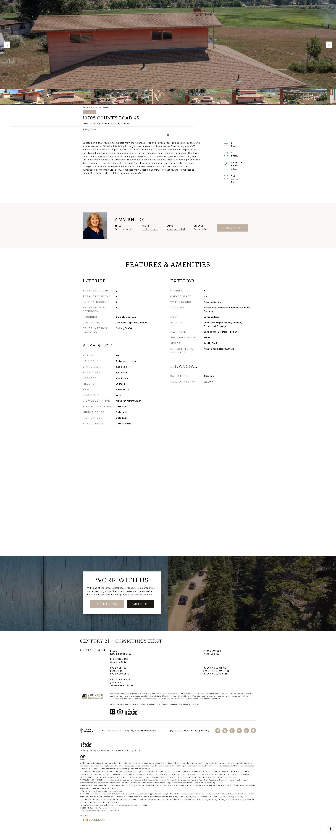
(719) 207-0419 (150, 229)
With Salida (140, 604)
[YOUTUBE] (239, 730)
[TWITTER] (246, 730)
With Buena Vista (107, 604)
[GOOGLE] (253, 730)
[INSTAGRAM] (225, 730)
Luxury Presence (146, 730)
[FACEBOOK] (217, 730)
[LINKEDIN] (232, 730)
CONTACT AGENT (232, 228)
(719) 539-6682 (211, 654)
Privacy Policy (200, 730)
